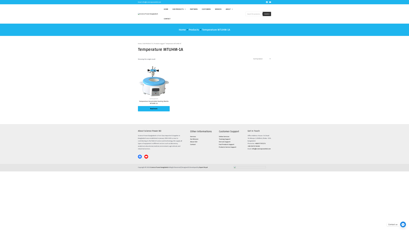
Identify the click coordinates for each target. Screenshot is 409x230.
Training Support (224, 139)
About (228, 9)
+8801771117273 (260, 143)
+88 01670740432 (254, 146)
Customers (206, 9)
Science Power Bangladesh (159, 167)
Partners (194, 9)
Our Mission (194, 139)
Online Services (224, 136)
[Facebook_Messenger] (403, 224)
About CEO (193, 141)
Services (218, 9)
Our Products (178, 9)
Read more (153, 108)
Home (166, 9)
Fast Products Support (226, 144)
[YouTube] (270, 2)
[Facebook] (267, 2)
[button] (185, 9)
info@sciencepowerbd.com (151, 2)
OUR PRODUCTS (148, 43)
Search (266, 14)
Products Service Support (227, 147)
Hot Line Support (224, 141)
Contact (167, 18)
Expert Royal (203, 167)
